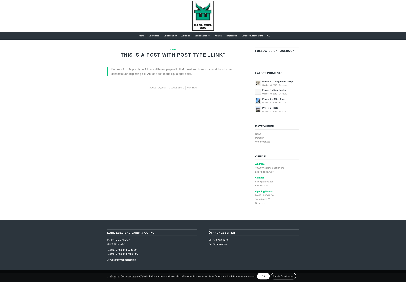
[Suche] (267, 36)
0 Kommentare (176, 87)
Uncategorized (262, 141)
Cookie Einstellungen (283, 276)
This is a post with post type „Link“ (173, 54)
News (173, 49)
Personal (259, 137)
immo (194, 87)
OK (263, 276)
